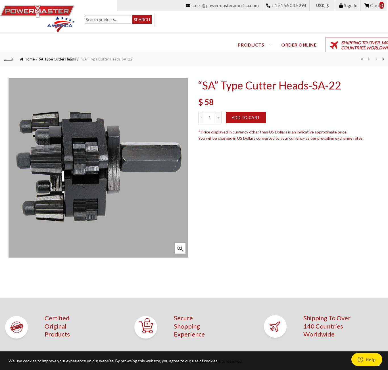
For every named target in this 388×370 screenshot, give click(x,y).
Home (30, 59)
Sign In (350, 5)
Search (142, 19)
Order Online (298, 44)
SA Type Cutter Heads (57, 59)
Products (251, 44)
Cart (376, 5)
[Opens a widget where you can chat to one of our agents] (366, 360)
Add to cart (246, 117)
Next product (379, 59)
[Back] (8, 59)
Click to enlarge (180, 248)
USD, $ (322, 5)
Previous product (365, 59)
